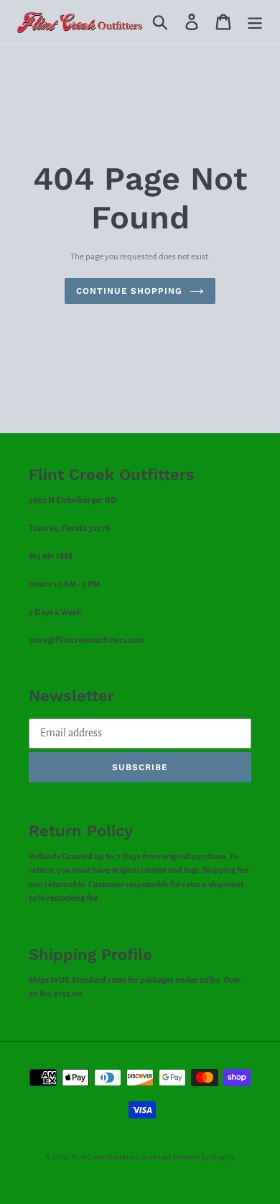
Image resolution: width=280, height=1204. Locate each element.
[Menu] (255, 21)
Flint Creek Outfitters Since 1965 (121, 1157)
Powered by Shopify (204, 1157)
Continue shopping (129, 291)
